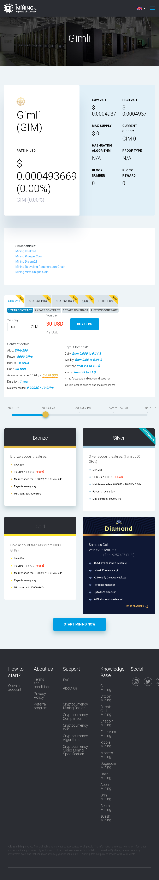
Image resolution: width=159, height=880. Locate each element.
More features (135, 606)
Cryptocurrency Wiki (75, 727)
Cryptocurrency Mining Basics (75, 706)
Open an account (14, 687)
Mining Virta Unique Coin (32, 272)
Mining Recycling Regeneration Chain (40, 267)
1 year (20, 310)
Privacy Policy (40, 695)
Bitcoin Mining (106, 698)
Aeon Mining (105, 786)
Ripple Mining (105, 744)
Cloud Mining (105, 687)
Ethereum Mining (108, 733)
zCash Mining (105, 818)
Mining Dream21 (26, 261)
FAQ (66, 680)
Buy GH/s (84, 324)
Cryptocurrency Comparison (75, 716)
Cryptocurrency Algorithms (75, 738)
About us (70, 688)
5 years (75, 310)
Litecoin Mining (106, 723)
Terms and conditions (42, 683)
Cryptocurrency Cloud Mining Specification (75, 750)
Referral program (40, 706)
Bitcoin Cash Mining (106, 710)
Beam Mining (105, 807)
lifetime (104, 310)
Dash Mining (105, 776)
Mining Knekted (26, 251)
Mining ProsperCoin (29, 256)
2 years (47, 310)
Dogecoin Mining (108, 765)
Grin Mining (105, 797)
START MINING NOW (79, 624)
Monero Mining (106, 755)
